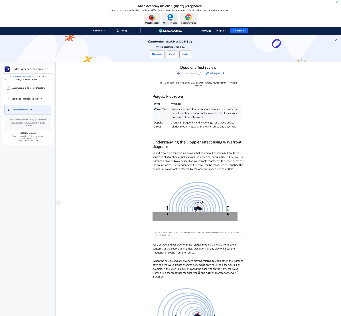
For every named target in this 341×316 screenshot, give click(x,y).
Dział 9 (42, 77)
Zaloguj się (221, 31)
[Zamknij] (337, 2)
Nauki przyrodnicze (19, 120)
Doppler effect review (22, 110)
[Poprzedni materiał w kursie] (5, 79)
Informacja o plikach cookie (27, 138)
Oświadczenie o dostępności (28, 140)
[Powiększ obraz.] (198, 202)
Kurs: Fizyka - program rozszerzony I (23, 77)
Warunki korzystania (19, 136)
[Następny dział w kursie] (49, 79)
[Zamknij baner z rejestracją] (336, 39)
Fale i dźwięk (31, 122)
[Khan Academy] (170, 31)
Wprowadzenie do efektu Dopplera (28, 88)
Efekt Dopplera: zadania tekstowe (27, 99)
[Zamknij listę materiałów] (57, 202)
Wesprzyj (204, 31)
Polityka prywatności (36, 136)
